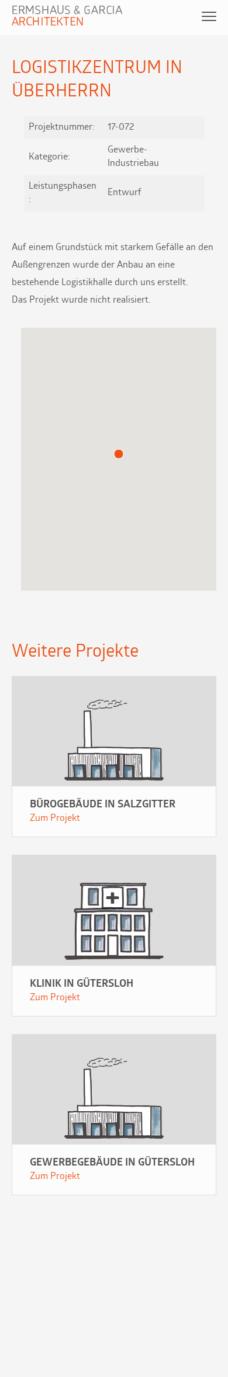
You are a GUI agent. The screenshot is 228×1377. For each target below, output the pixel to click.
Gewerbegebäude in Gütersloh (112, 1163)
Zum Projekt (55, 818)
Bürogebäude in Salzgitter (102, 805)
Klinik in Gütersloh (81, 984)
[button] (119, 454)
